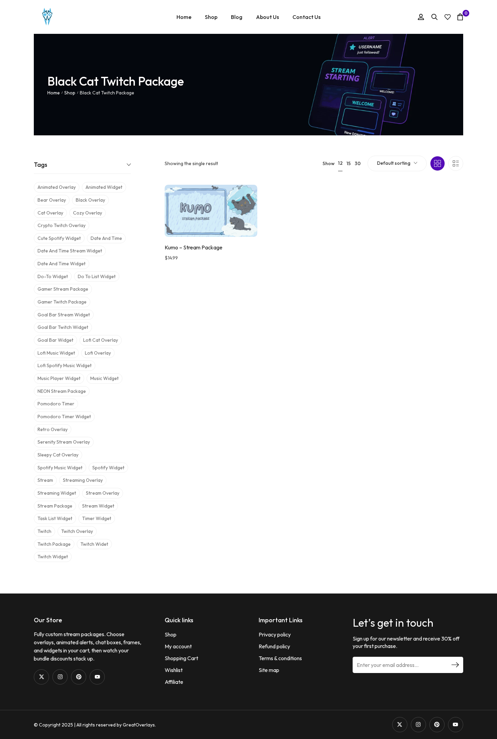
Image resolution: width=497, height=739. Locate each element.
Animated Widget (104, 187)
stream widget (98, 506)
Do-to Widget (53, 276)
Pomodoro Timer (56, 404)
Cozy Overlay (87, 213)
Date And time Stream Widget (70, 251)
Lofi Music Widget (56, 353)
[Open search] (434, 17)
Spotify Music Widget (60, 468)
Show (329, 163)
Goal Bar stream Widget (64, 315)
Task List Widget (55, 518)
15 (349, 163)
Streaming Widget (57, 493)
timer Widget (96, 518)
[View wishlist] (447, 17)
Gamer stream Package (63, 289)
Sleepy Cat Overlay (58, 455)
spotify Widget (108, 468)
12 (340, 163)
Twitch (44, 531)
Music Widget (104, 378)
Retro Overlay (53, 429)
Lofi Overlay (98, 353)
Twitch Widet (94, 544)
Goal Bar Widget (55, 340)
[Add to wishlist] (244, 203)
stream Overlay (102, 493)
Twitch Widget (53, 557)
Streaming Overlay (83, 480)
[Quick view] (244, 220)
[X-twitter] (41, 677)
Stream (45, 480)
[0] (460, 16)
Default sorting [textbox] (393, 163)
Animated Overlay (57, 187)
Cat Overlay (50, 213)
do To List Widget (97, 276)
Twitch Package (54, 544)
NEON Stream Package (62, 391)
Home (53, 93)
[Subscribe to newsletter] (455, 665)
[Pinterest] (78, 677)
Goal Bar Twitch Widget (63, 327)
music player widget (59, 378)
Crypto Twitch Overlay (62, 225)
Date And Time (106, 238)
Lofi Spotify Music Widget (65, 365)
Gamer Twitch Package (62, 302)
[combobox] (397, 163)
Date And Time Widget (62, 264)
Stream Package (55, 506)
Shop (69, 93)
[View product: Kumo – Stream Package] (211, 211)
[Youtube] (97, 677)
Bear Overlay (52, 200)
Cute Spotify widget (59, 238)
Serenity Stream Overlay (64, 442)
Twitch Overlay (77, 531)
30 (358, 163)
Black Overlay (90, 200)
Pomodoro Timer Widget (64, 416)
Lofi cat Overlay (100, 340)
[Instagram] (60, 677)
